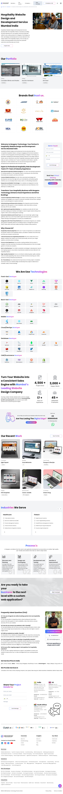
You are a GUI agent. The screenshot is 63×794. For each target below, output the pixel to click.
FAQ (37, 742)
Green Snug (47, 492)
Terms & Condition (58, 791)
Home (3, 6)
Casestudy (54, 740)
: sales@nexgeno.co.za (39, 716)
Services (3, 749)
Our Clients (38, 740)
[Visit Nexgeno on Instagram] (5, 743)
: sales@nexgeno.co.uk (54, 695)
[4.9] (18, 728)
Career (22, 742)
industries (8, 6)
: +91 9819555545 (40, 694)
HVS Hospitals (5, 492)
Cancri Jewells (26, 492)
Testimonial (54, 738)
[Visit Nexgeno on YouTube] (12, 743)
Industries (4, 780)
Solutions (4, 759)
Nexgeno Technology (32, 154)
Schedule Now (52, 183)
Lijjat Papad (4, 462)
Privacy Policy (48, 791)
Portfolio (54, 742)
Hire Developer (5, 768)
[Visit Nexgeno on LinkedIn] (2, 743)
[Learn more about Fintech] (35, 532)
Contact (22, 744)
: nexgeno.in (39, 699)
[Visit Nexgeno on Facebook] (8, 743)
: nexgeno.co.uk (55, 697)
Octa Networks (27, 462)
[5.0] (8, 728)
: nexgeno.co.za (40, 718)
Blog (37, 744)
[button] (46, 156)
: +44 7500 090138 (54, 692)
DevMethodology (24, 740)
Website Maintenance (5, 752)
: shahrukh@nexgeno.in (39, 696)
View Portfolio (38, 3)
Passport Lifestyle (49, 462)
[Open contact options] (60, 786)
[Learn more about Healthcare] (4, 532)
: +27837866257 (40, 714)
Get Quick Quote (31, 422)
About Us (23, 738)
